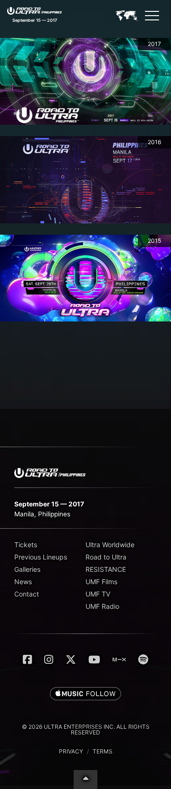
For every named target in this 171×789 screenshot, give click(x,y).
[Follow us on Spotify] (143, 659)
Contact (26, 594)
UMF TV (98, 594)
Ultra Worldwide (110, 545)
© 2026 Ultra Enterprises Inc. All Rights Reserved (86, 729)
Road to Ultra (106, 557)
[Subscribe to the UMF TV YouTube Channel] (94, 659)
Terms (103, 751)
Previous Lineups (40, 557)
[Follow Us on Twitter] (71, 659)
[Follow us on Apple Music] (86, 694)
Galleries (27, 569)
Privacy (71, 751)
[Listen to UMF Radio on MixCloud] (119, 659)
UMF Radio (102, 606)
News (23, 582)
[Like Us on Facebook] (27, 659)
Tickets (25, 545)
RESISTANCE (106, 569)
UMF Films (101, 582)
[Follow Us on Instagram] (48, 659)
